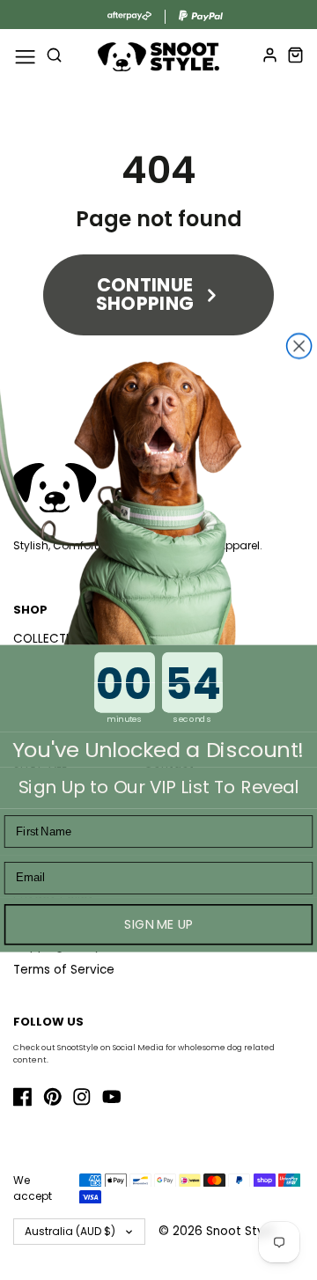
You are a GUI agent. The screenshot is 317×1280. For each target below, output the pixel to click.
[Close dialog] (299, 346)
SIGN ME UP (158, 924)
